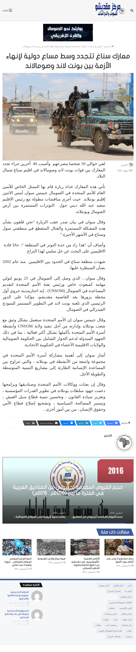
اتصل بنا (128, 591)
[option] (68, 490)
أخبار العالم (118, 585)
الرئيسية (107, 46)
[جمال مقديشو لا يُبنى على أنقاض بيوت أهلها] (119, 547)
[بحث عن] (132, 11)
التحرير (124, 165)
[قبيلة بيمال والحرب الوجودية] (51, 547)
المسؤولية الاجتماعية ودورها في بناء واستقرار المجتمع (17, 614)
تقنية (115, 619)
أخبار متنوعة (104, 585)
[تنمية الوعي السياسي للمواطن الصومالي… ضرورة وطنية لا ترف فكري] (17, 547)
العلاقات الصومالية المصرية (120, 602)
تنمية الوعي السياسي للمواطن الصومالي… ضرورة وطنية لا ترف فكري (18, 561)
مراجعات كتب (111, 625)
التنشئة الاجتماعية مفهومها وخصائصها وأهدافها (18, 595)
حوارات (106, 619)
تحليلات (112, 608)
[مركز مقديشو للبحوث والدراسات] (110, 10)
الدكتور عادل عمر (19, 621)
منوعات (128, 636)
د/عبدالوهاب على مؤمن (17, 603)
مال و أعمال (127, 625)
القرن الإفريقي (125, 608)
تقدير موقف (68, 475)
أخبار (130, 585)
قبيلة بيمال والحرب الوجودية (51, 558)
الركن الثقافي (126, 597)
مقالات (98, 625)
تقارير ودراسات (95, 46)
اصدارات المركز (114, 591)
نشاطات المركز (114, 636)
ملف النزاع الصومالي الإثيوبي (110, 631)
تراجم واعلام (127, 614)
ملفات (129, 631)
